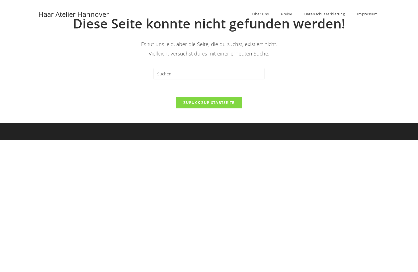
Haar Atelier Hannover (73, 14)
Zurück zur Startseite (208, 102)
